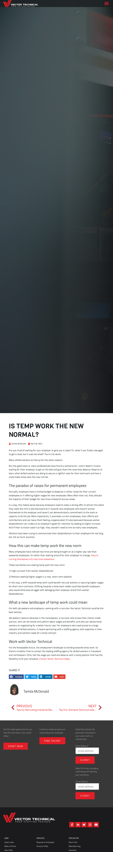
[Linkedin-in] (78, 824)
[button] (106, 7)
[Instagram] (90, 824)
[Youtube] (96, 824)
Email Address (82, 746)
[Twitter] (84, 824)
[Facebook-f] (72, 824)
